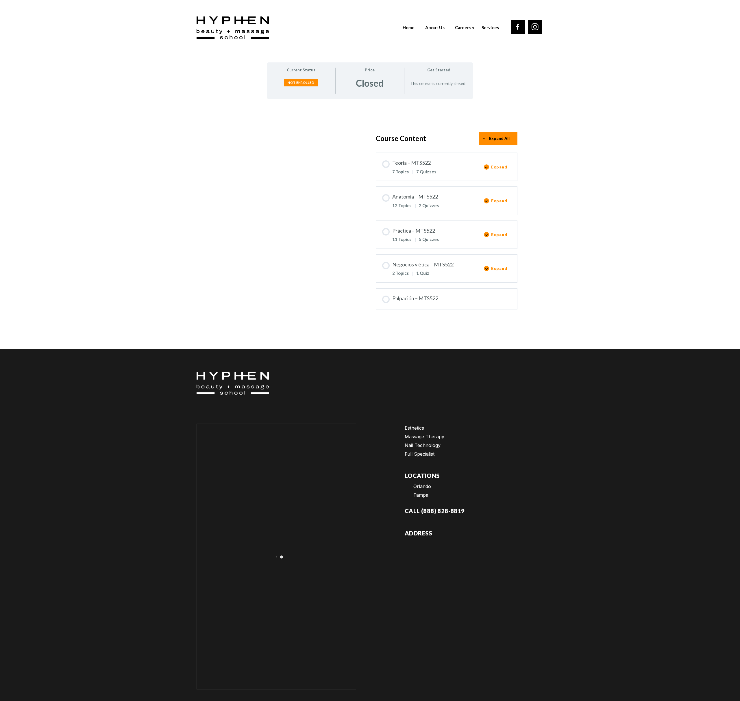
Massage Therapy (424, 436)
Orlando (422, 486)
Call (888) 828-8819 (435, 510)
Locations (422, 475)
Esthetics (414, 428)
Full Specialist (419, 454)
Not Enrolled (301, 82)
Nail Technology (423, 445)
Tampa (420, 495)
